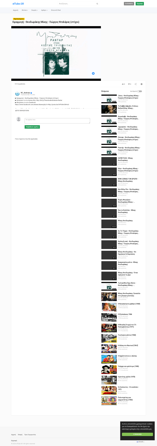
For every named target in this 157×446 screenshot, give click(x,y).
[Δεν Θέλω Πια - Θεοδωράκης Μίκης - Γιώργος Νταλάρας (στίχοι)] (109, 192)
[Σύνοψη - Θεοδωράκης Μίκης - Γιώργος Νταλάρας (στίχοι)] (109, 140)
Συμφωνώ (137, 434)
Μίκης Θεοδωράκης (125, 221)
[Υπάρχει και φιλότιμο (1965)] (109, 369)
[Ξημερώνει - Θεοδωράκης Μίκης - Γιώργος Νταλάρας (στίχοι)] (109, 130)
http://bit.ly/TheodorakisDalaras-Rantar (49, 100)
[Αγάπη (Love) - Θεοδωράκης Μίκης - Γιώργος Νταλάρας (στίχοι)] (109, 244)
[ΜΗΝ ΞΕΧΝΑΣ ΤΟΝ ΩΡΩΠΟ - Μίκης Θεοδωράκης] (109, 182)
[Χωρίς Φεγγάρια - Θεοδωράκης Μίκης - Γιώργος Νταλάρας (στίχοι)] (109, 203)
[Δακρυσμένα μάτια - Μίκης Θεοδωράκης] (109, 265)
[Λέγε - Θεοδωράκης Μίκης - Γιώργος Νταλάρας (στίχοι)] (109, 172)
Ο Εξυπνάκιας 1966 (125, 314)
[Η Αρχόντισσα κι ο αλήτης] (109, 359)
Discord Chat (56, 10)
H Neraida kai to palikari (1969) (129, 304)
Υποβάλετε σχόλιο (32, 127)
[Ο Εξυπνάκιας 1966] (109, 317)
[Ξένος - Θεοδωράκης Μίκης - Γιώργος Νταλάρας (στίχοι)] (109, 99)
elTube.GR (18, 3)
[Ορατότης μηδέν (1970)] (109, 380)
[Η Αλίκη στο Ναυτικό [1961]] (109, 348)
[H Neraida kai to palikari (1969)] (109, 307)
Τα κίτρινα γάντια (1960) (127, 335)
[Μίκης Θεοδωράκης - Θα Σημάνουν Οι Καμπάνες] (109, 255)
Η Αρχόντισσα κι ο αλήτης (127, 356)
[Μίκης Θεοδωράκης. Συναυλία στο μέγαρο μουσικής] (109, 296)
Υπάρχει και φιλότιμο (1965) (128, 366)
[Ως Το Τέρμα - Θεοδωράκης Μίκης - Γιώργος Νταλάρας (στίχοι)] (109, 234)
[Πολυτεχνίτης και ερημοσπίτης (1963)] (109, 400)
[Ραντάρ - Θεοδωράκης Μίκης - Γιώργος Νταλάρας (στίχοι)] (109, 151)
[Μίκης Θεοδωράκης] (109, 224)
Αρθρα (43, 10)
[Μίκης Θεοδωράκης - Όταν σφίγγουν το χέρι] (109, 276)
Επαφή (20, 434)
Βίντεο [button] (24, 10)
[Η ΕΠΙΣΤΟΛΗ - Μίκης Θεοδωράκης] (109, 161)
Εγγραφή (140, 3)
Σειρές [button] (33, 10)
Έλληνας (123, 266)
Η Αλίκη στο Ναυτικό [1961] (128, 345)
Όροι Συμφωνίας (30, 434)
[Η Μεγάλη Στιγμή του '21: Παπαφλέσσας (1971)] (109, 328)
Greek (140, 442)
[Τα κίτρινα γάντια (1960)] (109, 338)
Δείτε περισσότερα (22, 110)
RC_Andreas (25, 93)
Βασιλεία (123, 214)
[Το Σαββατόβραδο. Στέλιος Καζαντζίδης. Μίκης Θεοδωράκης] (109, 109)
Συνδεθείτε (129, 3)
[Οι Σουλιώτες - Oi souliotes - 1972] (109, 390)
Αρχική (15, 10)
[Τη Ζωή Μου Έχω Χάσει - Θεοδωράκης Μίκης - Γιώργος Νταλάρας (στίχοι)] (109, 286)
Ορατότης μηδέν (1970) (126, 377)
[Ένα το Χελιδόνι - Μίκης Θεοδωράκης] (109, 213)
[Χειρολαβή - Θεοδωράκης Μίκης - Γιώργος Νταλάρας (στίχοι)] (109, 119)
